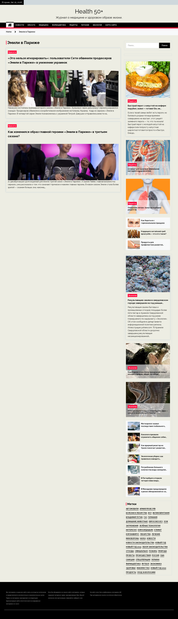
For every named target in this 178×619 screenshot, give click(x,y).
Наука (143, 538)
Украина (155, 560)
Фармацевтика (59, 25)
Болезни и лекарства (136, 513)
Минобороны (132, 538)
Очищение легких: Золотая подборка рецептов (144, 209)
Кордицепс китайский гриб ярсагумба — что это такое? (153, 232)
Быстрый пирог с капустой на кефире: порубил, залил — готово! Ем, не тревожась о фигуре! (147, 107)
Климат (158, 530)
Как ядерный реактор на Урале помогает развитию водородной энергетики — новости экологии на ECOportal (153, 446)
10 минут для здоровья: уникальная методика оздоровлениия (143, 170)
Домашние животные (137, 521)
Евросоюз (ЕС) (156, 521)
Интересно (131, 530)
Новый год (160, 543)
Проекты (130, 555)
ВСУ (150, 513)
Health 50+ (89, 11)
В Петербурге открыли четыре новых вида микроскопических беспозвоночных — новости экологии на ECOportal (153, 479)
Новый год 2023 (133, 547)
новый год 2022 (158, 568)
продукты (131, 572)
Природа (162, 551)
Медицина (43, 25)
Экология (97, 25)
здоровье (131, 568)
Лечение (156, 534)
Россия (155, 555)
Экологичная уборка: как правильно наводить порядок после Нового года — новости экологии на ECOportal (153, 457)
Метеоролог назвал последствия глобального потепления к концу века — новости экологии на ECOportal (153, 425)
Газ (145, 517)
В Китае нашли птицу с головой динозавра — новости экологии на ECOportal (148, 412)
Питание (85, 25)
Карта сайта (111, 25)
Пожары (153, 551)
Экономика (156, 564)
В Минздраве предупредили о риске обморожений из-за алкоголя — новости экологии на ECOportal (153, 490)
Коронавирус (132, 534)
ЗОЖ (166, 521)
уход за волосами (146, 572)
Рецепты (73, 25)
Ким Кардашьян (145, 530)
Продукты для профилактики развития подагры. (152, 243)
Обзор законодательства (155, 547)
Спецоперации (143, 560)
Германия (152, 517)
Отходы (130, 551)
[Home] (10, 25)
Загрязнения (132, 526)
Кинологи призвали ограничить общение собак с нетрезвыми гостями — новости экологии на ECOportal (153, 436)
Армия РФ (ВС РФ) (147, 509)
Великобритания (161, 513)
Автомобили (132, 509)
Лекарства (145, 534)
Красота (31, 25)
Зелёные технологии (149, 526)
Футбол (145, 564)
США (162, 555)
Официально (141, 551)
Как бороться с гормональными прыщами (153, 222)
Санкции (130, 560)
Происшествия (143, 555)
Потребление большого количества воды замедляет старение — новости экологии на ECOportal (154, 468)
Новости (19, 25)
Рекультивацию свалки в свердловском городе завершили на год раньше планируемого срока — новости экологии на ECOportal (148, 302)
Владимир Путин (134, 517)
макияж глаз (143, 568)
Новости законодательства (140, 543)
